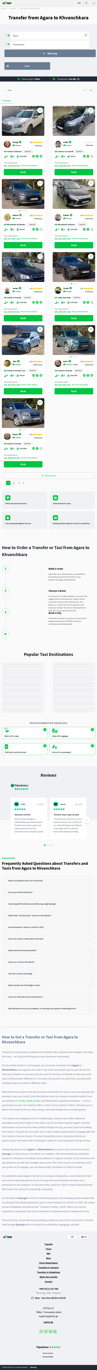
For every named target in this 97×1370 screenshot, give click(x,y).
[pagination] (3, 483)
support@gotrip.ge (48, 1316)
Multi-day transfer (48, 1277)
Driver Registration (48, 1263)
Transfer (12, 8)
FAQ (48, 1253)
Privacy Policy (48, 1357)
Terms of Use (48, 1353)
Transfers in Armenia (48, 1267)
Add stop (52, 53)
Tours (48, 1249)
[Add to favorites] (40, 110)
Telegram (56, 1292)
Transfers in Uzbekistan (48, 1272)
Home (3, 8)
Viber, (49, 1292)
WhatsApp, (41, 1292)
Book (23, 172)
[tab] (48, 881)
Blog (48, 1258)
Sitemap (33, 1367)
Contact (48, 1281)
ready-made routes (29, 1100)
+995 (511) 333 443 (48, 1288)
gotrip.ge (48, 1322)
